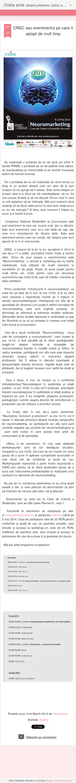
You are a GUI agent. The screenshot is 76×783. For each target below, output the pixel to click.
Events (44, 720)
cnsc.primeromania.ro (19, 515)
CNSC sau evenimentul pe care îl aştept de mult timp (43, 30)
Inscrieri (56, 515)
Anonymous (60, 714)
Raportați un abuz (63, 780)
